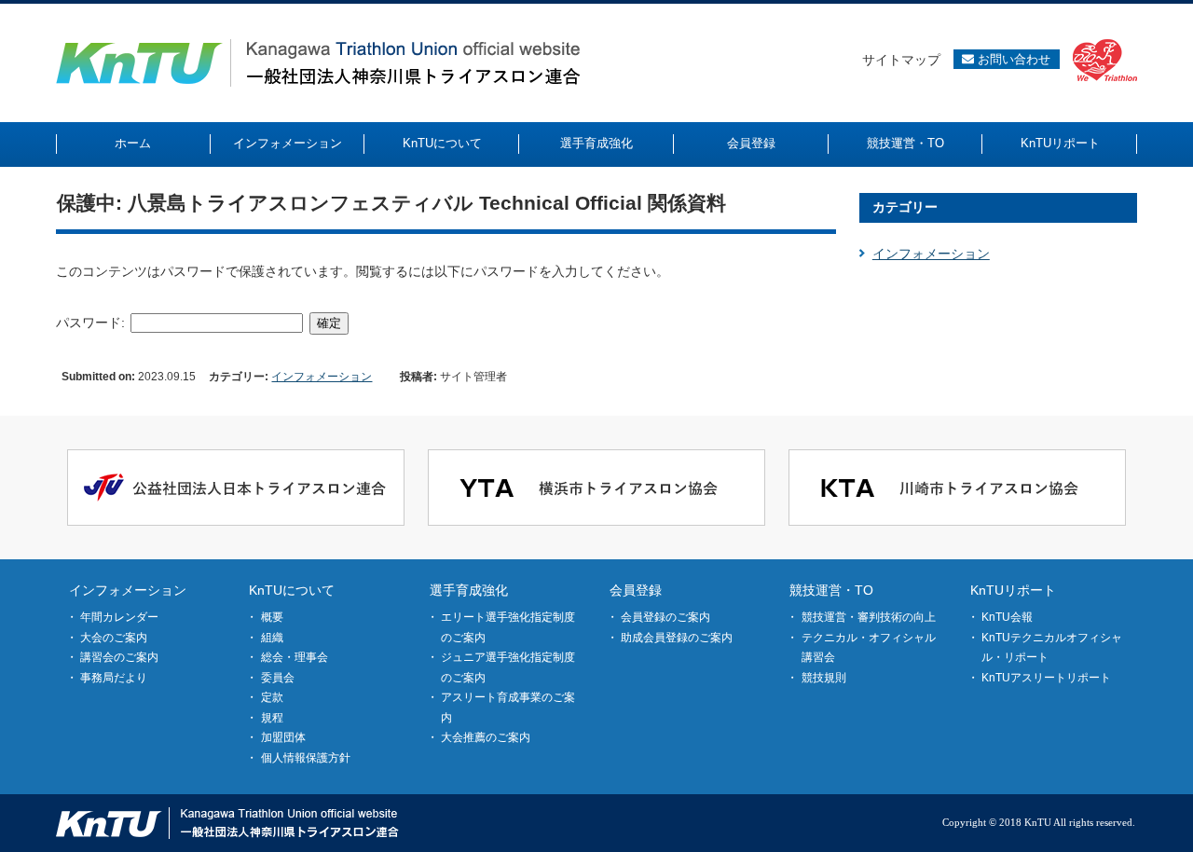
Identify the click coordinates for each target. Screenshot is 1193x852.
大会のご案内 (113, 637)
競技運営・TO (831, 590)
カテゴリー (905, 206)
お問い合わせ (1012, 59)
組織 (272, 637)
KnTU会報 (1007, 617)
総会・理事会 (294, 657)
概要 (272, 617)
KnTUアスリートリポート (1046, 677)
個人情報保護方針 (305, 757)
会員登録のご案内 (665, 617)
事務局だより (113, 677)
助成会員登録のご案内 (677, 637)
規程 (272, 717)
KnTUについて (292, 590)
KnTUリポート (1013, 590)
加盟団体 (283, 737)
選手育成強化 (469, 590)
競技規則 (824, 677)
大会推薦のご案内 (485, 737)
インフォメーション (321, 376)
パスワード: (92, 322)
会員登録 (636, 590)
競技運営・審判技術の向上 (869, 617)
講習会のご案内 (119, 657)
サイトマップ (901, 59)
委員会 (278, 677)
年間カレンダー (119, 617)
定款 (272, 697)
